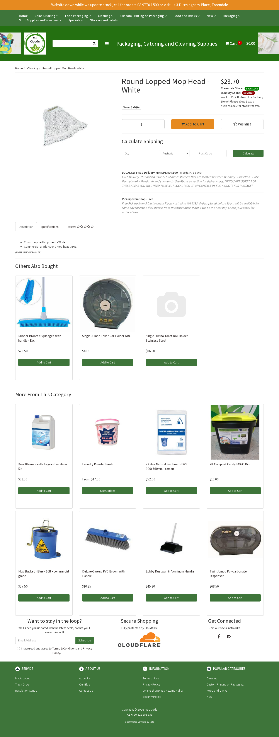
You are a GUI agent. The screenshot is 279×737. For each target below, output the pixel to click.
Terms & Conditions (64, 648)
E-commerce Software (135, 721)
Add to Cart (194, 124)
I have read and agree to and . (56, 650)
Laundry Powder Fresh (97, 464)
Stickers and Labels (104, 20)
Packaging (230, 16)
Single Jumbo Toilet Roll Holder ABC (106, 336)
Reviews (71, 227)
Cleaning (104, 16)
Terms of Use (151, 678)
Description (26, 227)
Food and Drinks (185, 16)
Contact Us (86, 690)
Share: (127, 107)
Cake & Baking (45, 16)
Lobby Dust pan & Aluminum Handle (170, 571)
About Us (84, 678)
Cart (242, 43)
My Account (22, 678)
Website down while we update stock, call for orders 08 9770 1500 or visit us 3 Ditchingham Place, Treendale (139, 4)
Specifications (49, 227)
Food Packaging (77, 16)
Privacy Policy (151, 684)
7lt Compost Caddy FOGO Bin (230, 464)
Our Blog (84, 684)
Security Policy (152, 697)
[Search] (94, 43)
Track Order (22, 684)
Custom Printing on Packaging (142, 16)
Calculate (248, 153)
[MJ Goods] (35, 43)
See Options (107, 491)
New (210, 16)
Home (23, 16)
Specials (74, 20)
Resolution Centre (26, 690)
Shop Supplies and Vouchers (39, 20)
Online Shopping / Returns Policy (163, 690)
